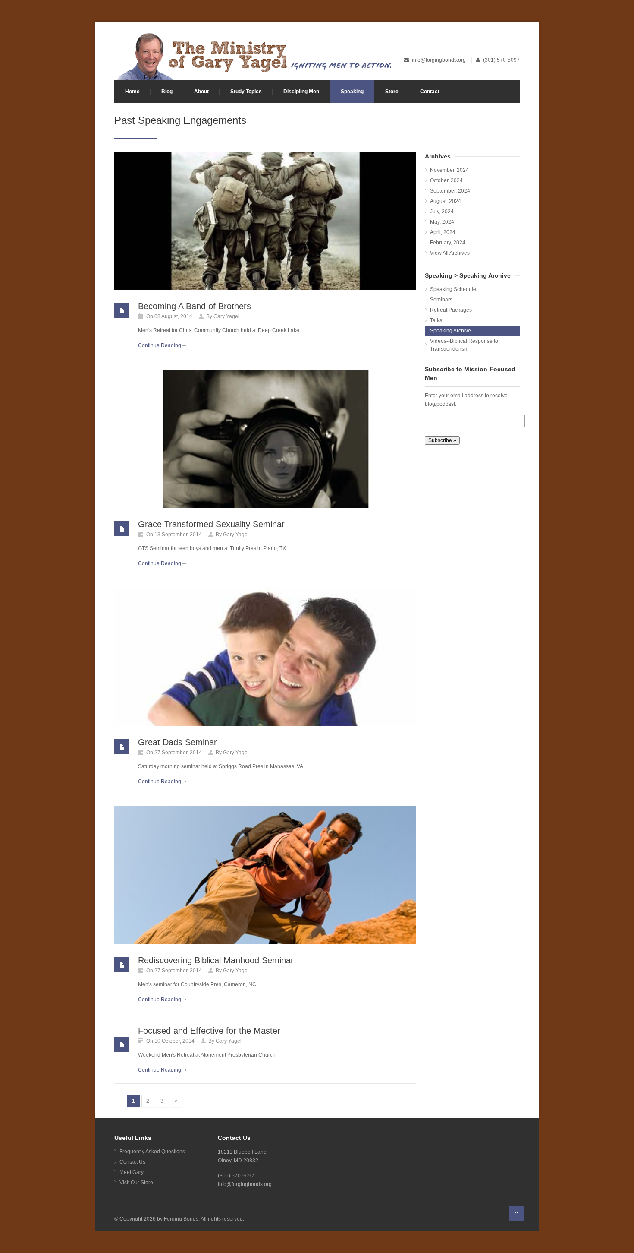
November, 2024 (449, 170)
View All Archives (450, 253)
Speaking (352, 92)
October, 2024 (446, 180)
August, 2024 (445, 201)
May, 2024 (442, 222)
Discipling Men (301, 92)
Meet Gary (131, 1172)
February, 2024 (447, 243)
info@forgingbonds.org (439, 60)
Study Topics (246, 92)
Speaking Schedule (453, 289)
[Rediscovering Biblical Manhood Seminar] (265, 875)
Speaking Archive (450, 331)
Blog (167, 92)
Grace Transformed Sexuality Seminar (211, 524)
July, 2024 (442, 212)
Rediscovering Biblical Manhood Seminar (216, 960)
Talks (436, 320)
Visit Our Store (136, 1183)
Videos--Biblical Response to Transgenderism (464, 345)
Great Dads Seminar (177, 742)
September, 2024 (450, 191)
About (201, 92)
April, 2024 (442, 232)
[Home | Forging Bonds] (253, 55)
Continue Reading (159, 345)
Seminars (441, 300)
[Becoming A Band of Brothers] (265, 221)
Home (132, 92)
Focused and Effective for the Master (209, 1030)
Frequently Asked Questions (152, 1152)
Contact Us (132, 1162)
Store (392, 92)
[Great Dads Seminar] (265, 657)
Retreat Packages (451, 310)
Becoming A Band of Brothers (194, 306)
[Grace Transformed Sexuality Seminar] (265, 439)
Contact (429, 92)
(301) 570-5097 (501, 60)
